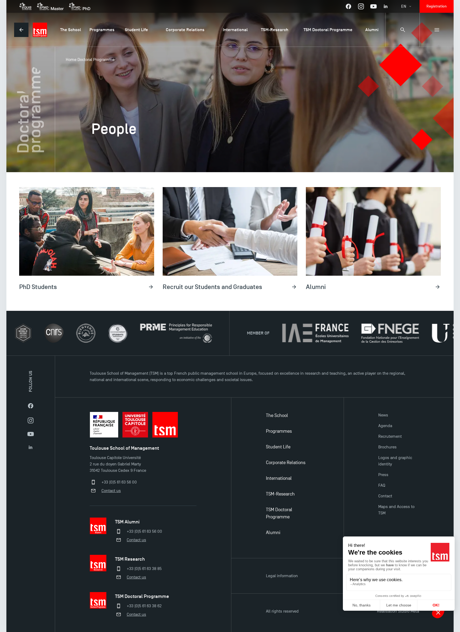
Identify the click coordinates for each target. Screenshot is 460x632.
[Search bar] (402, 30)
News (383, 415)
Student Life (278, 447)
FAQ (381, 485)
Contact (385, 496)
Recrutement (390, 436)
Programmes (279, 431)
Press (383, 474)
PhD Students (38, 287)
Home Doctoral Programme (90, 59)
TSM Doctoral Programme (279, 513)
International (279, 478)
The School (277, 415)
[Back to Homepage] (40, 30)
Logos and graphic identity (395, 460)
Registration (436, 6)
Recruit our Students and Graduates (212, 287)
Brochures (387, 447)
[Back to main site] (21, 30)
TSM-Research (280, 494)
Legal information (282, 575)
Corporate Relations (285, 462)
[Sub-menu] (437, 30)
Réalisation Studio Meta (398, 611)
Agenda (385, 425)
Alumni (316, 287)
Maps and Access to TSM (396, 509)
